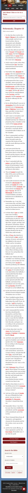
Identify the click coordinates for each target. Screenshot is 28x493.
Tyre (11, 235)
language (20, 342)
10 (4, 148)
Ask (14, 20)
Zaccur (12, 190)
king (7, 109)
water (11, 54)
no (9, 286)
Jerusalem (9, 105)
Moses (13, 37)
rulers (8, 163)
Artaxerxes (19, 107)
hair (10, 354)
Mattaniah (9, 192)
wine (10, 90)
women (8, 333)
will (13, 303)
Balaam (21, 54)
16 (4, 235)
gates (9, 270)
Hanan (18, 188)
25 (4, 348)
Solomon (12, 367)
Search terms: (10, 460)
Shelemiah (16, 182)
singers (8, 96)
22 (4, 310)
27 (4, 384)
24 (4, 338)
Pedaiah (19, 186)
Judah (13, 172)
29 (4, 406)
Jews (7, 331)
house (20, 75)
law (15, 64)
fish (16, 237)
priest (8, 74)
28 (4, 393)
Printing (7, 8)
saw (16, 212)
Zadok (14, 184)
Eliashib (18, 72)
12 (4, 172)
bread (19, 52)
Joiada (21, 393)
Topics (12, 8)
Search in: (8, 453)
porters (18, 96)
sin (7, 369)
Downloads (20, 5)
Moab (12, 335)
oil (18, 90)
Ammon (22, 333)
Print (17, 8)
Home (6, 5)
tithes (12, 88)
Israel (12, 52)
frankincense (10, 86)
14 (4, 201)
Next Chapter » (14, 442)
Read (10, 5)
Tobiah (22, 77)
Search (9, 467)
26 (4, 367)
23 (4, 329)
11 (4, 161)
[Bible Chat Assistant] (24, 489)
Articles (14, 5)
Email (21, 8)
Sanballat (9, 399)
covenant (21, 410)
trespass (22, 386)
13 (4, 180)
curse (17, 56)
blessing (18, 60)
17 (4, 246)
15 (4, 212)
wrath (18, 262)
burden (12, 286)
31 (4, 428)
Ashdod (14, 333)
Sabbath (20, 216)
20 (4, 290)
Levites (11, 94)
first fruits (9, 432)
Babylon (13, 109)
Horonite (17, 399)
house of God (18, 124)
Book (7, 37)
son (7, 190)
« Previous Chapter (14, 438)
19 (4, 268)
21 (4, 297)
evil (16, 118)
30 (4, 417)
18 (4, 256)
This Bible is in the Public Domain (14, 486)
